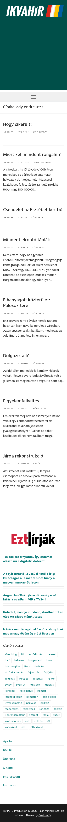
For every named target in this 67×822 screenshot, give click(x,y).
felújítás (10, 679)
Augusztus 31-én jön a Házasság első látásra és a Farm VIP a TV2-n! (29, 597)
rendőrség (29, 709)
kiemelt (41, 691)
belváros (19, 660)
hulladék (35, 685)
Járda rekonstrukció (23, 456)
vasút (56, 715)
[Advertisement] (33, 57)
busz (49, 660)
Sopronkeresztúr (15, 715)
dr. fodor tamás (14, 672)
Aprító (7, 741)
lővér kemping (13, 703)
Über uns (9, 758)
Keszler (8, 132)
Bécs (27, 666)
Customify (44, 815)
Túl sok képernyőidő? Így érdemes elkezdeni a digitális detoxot (28, 559)
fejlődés (49, 672)
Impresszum (11, 776)
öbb (23, 727)
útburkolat (37, 727)
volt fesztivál (42, 721)
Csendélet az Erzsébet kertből (33, 210)
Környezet (37, 217)
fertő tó (24, 679)
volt (27, 721)
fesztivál (38, 679)
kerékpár (10, 691)
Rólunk (8, 750)
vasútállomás (13, 721)
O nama (8, 767)
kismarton (32, 697)
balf (7, 660)
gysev (8, 685)
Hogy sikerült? (17, 124)
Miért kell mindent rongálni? (32, 155)
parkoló (45, 703)
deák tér (39, 666)
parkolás (31, 703)
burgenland (35, 660)
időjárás (49, 685)
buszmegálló (12, 666)
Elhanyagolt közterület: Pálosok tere (26, 303)
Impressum (10, 785)
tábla (46, 715)
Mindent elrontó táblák (26, 240)
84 (22, 654)
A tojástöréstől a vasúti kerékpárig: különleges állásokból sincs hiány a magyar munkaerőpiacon (29, 578)
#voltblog (11, 654)
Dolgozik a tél (17, 356)
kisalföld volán (13, 697)
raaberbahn (12, 709)
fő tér (51, 679)
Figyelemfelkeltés (21, 401)
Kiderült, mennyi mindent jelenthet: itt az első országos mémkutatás (33, 614)
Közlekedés (40, 132)
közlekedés (49, 697)
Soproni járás (42, 162)
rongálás (44, 709)
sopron (58, 709)
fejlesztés (33, 672)
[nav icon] (33, 97)
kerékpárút (26, 691)
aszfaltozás (35, 654)
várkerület (11, 727)
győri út (20, 685)
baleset (51, 654)
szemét (33, 715)
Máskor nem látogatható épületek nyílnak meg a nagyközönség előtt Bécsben (33, 631)
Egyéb (37, 463)
